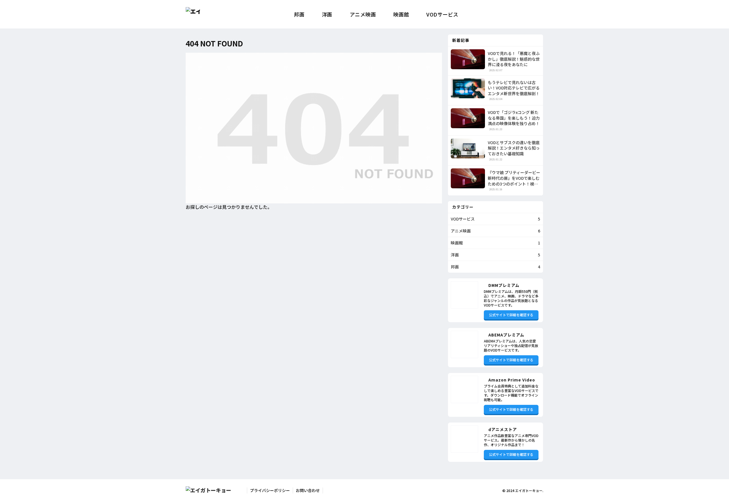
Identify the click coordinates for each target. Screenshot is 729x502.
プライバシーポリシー (270, 490)
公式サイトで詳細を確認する (511, 314)
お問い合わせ (308, 490)
